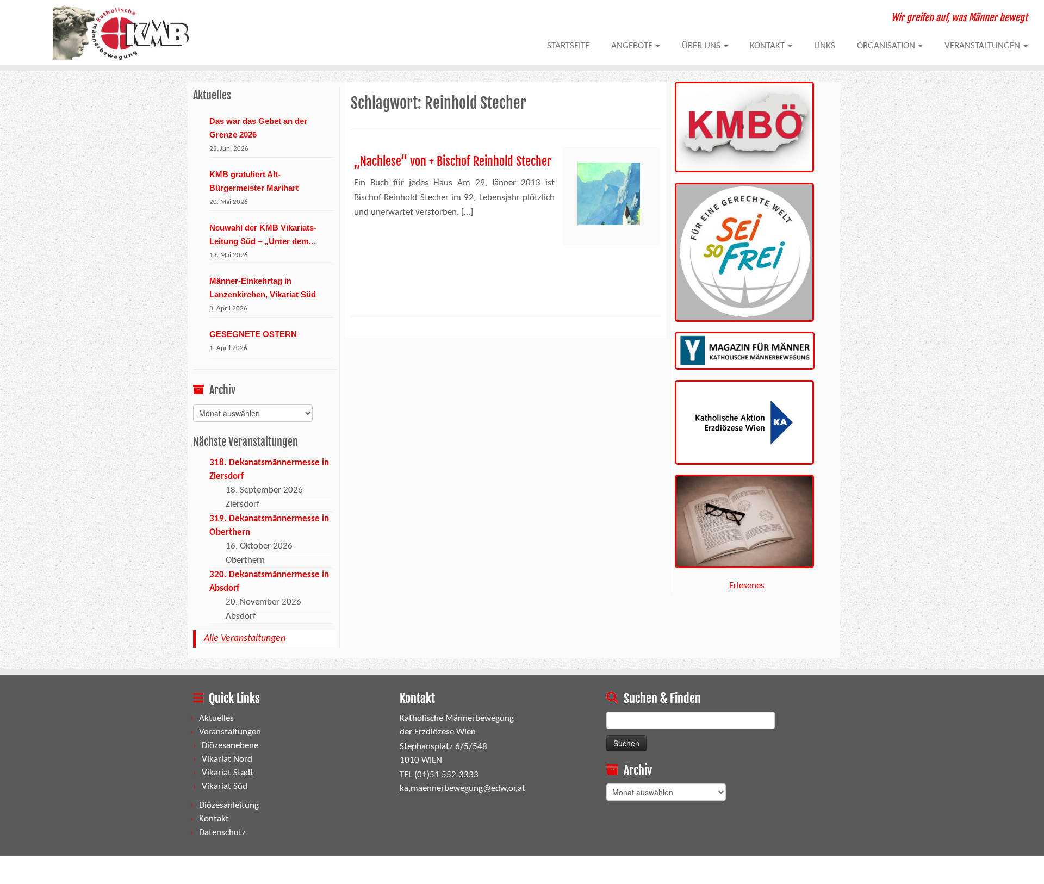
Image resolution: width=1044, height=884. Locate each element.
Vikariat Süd (224, 786)
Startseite (568, 46)
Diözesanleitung (229, 805)
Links (824, 46)
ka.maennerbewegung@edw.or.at (462, 788)
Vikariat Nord (227, 759)
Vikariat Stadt (227, 772)
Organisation (887, 46)
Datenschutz (222, 832)
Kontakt (768, 46)
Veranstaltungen (983, 46)
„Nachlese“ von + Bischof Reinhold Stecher (452, 161)
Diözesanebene (230, 745)
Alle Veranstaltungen (244, 638)
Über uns (702, 46)
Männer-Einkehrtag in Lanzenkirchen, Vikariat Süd (262, 287)
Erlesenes (747, 585)
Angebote (633, 46)
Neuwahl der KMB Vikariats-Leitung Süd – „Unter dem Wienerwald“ (262, 235)
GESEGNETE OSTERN (253, 334)
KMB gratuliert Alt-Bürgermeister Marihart (254, 181)
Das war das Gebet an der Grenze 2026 (258, 127)
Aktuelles (216, 718)
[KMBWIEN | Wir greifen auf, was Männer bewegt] (120, 32)
